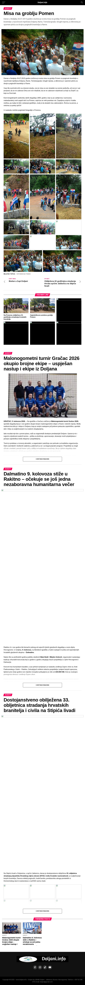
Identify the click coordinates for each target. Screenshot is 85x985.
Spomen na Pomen (23, 274)
